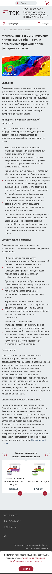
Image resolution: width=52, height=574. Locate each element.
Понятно (26, 568)
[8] (47, 3)
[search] (17, 3)
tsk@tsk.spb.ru (10, 527)
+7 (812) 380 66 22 (33, 9)
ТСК (3, 29)
